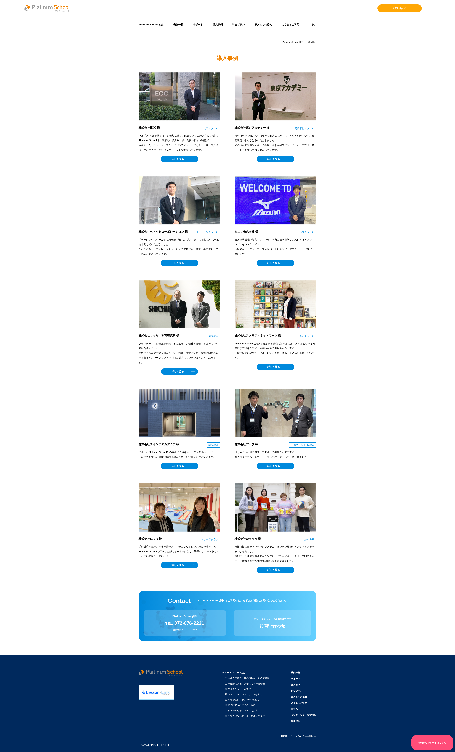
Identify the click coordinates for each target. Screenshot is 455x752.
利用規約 (295, 721)
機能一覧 (178, 24)
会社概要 (283, 736)
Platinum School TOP (292, 42)
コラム (312, 24)
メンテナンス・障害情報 (303, 715)
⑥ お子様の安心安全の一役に (240, 705)
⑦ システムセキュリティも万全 (241, 710)
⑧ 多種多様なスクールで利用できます (245, 716)
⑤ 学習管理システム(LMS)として (242, 699)
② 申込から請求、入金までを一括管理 (245, 683)
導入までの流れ (263, 24)
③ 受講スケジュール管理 (238, 689)
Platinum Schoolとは (151, 24)
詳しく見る (178, 158)
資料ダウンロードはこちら (432, 742)
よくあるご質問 (290, 24)
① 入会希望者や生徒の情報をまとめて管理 (247, 678)
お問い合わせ (399, 8)
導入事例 (218, 24)
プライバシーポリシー (305, 736)
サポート (198, 24)
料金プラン (238, 24)
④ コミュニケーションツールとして (244, 694)
